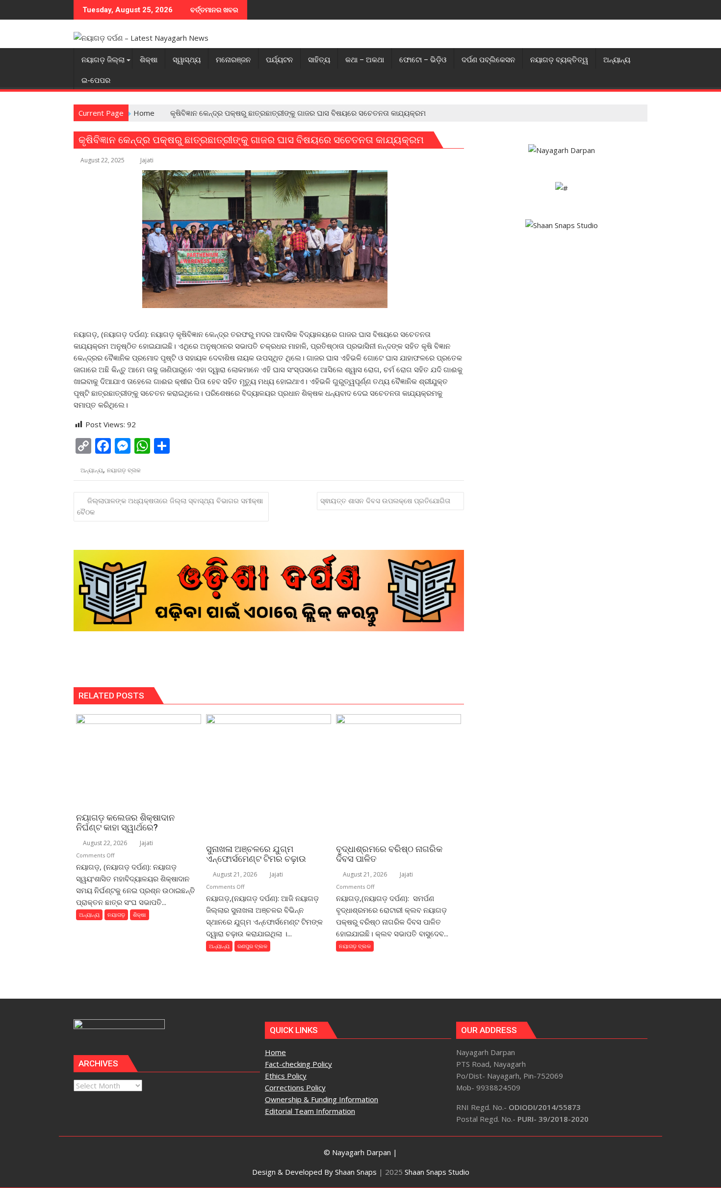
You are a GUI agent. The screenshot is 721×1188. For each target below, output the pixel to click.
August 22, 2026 (104, 843)
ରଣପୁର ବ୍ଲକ (252, 946)
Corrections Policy (295, 1087)
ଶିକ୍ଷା (139, 914)
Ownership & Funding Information (321, 1099)
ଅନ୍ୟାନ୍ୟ (91, 470)
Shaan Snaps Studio (437, 1172)
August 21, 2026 (234, 874)
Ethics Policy (286, 1076)
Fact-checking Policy (298, 1064)
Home (275, 1052)
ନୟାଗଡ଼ (116, 914)
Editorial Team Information (310, 1111)
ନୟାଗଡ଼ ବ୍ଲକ (124, 470)
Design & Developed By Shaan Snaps (314, 1172)
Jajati (147, 160)
